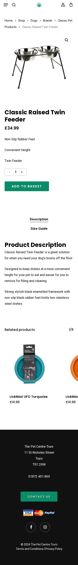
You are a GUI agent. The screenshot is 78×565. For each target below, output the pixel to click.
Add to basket (27, 186)
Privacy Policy (53, 548)
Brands (47, 20)
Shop (21, 20)
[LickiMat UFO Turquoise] (30, 364)
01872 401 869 (39, 476)
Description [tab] (39, 219)
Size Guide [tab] (39, 229)
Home (9, 20)
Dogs (34, 20)
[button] (6, 5)
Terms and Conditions (29, 548)
